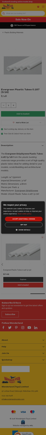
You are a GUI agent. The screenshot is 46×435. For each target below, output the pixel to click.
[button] (23, 230)
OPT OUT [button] (23, 225)
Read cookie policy (24, 214)
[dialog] (23, 217)
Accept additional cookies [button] (24, 219)
